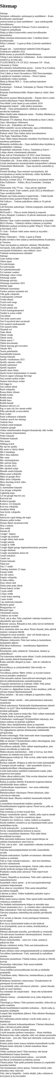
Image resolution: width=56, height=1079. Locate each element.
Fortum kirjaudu (7, 561)
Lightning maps (7, 493)
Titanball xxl (6, 329)
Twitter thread (6, 299)
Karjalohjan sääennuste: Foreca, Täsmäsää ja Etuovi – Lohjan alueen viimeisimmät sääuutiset (25, 151)
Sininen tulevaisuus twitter (12, 381)
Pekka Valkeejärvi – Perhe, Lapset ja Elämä (20, 237)
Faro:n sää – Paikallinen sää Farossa (17, 125)
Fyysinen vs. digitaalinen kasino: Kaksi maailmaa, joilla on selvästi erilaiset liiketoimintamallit (27, 690)
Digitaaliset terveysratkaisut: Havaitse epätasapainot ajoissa (27, 727)
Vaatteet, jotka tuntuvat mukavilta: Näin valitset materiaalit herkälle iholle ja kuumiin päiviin (27, 715)
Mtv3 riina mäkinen (9, 455)
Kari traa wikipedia (9, 506)
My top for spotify (8, 446)
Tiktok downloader (9, 343)
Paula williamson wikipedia (13, 416)
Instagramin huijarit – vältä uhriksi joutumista (21, 106)
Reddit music (6, 397)
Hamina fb (5, 531)
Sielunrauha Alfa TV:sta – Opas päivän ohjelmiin (23, 187)
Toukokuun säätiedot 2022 (12, 51)
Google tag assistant (9, 536)
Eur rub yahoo (7, 574)
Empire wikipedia (8, 577)
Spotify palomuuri (8, 365)
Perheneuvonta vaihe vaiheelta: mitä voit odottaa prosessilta (28, 1035)
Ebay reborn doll (8, 583)
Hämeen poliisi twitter (10, 520)
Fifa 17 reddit (6, 566)
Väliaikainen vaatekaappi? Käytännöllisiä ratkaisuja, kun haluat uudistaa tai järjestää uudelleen (26, 720)
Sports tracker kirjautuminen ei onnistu (18, 373)
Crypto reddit (6, 591)
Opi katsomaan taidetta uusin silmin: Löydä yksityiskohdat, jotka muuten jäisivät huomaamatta (28, 657)
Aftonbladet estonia (9, 613)
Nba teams (5, 441)
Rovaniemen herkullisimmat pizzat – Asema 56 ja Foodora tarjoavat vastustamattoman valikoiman (27, 69)
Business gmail (7, 604)
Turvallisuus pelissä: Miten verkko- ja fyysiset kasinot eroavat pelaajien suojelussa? (25, 674)
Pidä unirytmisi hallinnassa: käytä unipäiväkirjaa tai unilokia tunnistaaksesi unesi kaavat (24, 840)
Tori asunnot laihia (8, 326)
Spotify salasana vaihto (11, 362)
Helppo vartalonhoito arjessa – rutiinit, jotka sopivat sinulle (27, 814)
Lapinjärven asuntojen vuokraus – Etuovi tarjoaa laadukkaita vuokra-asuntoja (23, 77)
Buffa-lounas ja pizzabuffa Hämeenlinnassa (20, 54)
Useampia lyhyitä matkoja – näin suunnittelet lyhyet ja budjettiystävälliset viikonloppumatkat (25, 766)
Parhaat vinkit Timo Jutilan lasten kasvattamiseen (23, 133)
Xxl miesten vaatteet (9, 272)
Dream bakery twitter (10, 588)
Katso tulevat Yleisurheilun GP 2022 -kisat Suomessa (25, 155)
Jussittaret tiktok (7, 509)
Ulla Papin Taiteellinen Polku (14, 136)
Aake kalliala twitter (9, 258)
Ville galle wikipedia (9, 294)
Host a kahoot (6, 525)
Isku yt (3, 514)
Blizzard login (6, 610)
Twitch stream (6, 305)
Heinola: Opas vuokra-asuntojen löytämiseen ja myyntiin (26, 220)
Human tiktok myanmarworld (14, 523)
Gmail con (5, 558)
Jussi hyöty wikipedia (10, 512)
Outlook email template (11, 425)
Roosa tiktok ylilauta (9, 392)
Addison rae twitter (9, 615)
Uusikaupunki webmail (11, 296)
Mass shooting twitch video (13, 482)
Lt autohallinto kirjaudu (11, 487)
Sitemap (4, 13)
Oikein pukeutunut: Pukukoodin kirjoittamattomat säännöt (27, 705)
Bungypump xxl (7, 607)
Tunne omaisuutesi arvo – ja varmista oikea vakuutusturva (27, 907)
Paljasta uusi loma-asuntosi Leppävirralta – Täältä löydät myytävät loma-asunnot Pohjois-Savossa (26, 197)
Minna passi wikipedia (10, 474)
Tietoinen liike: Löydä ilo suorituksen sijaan (20, 817)
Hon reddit (5, 528)
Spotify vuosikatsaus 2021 (12, 359)
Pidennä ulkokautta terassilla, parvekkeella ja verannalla (26, 931)
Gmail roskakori (7, 555)
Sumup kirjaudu (7, 356)
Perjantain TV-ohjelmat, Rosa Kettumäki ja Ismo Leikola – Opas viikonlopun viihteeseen (27, 121)
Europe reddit (6, 572)
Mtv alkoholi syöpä (9, 468)
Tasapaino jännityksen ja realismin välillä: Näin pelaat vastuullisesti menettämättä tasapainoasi (25, 685)
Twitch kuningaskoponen (12, 310)
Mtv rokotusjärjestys (9, 460)
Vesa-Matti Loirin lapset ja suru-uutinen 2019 (21, 103)
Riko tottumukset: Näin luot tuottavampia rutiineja (23, 910)
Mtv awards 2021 (8, 465)
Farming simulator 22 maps (13, 569)
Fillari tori (4, 564)
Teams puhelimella (9, 351)
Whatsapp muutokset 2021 (12, 283)
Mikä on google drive (10, 476)
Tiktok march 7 (7, 340)
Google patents (7, 542)
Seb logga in (6, 384)
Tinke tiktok (5, 332)
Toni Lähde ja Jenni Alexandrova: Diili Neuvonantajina (26, 73)
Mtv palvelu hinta (8, 463)
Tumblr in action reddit (11, 313)
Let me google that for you (12, 495)
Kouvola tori (6, 498)
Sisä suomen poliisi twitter (12, 378)
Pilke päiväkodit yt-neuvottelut (14, 411)
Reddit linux (6, 400)
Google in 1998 (7, 544)
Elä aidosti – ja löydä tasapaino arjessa (18, 1029)
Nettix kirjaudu (7, 435)
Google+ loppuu (8, 534)
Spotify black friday (9, 370)
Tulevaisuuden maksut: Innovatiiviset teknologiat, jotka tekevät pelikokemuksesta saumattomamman (26, 679)
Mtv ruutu (4, 457)
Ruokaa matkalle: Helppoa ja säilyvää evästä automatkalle (27, 762)
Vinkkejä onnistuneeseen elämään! (16, 253)
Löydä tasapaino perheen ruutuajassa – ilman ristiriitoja (26, 1032)
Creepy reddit (6, 593)
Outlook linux (6, 422)
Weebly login (6, 286)
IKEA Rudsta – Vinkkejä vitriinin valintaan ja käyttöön (26, 223)
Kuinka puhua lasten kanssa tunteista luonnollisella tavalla (27, 1043)
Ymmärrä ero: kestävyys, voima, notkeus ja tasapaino (25, 820)
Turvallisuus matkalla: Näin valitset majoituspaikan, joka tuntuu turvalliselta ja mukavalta (26, 747)
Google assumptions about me (14, 553)
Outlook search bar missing (13, 419)
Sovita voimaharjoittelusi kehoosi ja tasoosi (20, 831)
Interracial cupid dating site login (15, 517)
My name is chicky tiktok (12, 449)
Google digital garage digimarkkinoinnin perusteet (23, 547)
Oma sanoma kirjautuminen (13, 433)
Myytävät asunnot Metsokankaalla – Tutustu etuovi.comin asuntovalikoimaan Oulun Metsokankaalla (27, 99)
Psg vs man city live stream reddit (16, 408)
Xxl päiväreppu (7, 264)
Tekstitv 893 (6, 348)
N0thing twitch (7, 444)
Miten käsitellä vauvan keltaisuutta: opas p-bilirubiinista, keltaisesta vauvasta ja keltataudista (26, 129)
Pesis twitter (5, 414)
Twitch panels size (8, 307)
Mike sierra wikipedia (10, 479)
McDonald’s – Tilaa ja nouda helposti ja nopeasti (23, 212)
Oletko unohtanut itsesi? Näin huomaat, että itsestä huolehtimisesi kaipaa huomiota (23, 1053)
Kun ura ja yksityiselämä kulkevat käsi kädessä (22, 923)
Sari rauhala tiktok (8, 386)
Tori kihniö (5, 316)
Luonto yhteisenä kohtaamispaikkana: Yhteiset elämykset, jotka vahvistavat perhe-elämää (27, 1025)
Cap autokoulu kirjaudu (11, 602)
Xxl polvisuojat (7, 267)
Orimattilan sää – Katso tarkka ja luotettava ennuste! (24, 160)
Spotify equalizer (8, 367)
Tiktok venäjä (6, 335)
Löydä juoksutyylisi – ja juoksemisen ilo (19, 828)
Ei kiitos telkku (7, 580)
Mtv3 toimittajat (7, 452)
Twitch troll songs (8, 302)
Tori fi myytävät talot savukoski (15, 321)
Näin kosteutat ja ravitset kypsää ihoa (17, 811)
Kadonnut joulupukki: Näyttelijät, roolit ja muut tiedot (25, 158)
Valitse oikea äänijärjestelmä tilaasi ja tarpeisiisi (22, 724)
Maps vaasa (5, 484)
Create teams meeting (10, 596)
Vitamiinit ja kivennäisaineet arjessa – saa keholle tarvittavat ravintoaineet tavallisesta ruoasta (23, 1058)
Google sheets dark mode (12, 539)
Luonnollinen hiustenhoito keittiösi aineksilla (21, 803)
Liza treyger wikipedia (10, 490)
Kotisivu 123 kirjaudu (10, 504)
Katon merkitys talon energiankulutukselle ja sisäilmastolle (27, 950)
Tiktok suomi (6, 337)
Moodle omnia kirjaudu (11, 471)
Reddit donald (6, 403)
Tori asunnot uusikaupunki (12, 324)
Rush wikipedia (7, 389)
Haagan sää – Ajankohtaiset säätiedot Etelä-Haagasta (25, 49)
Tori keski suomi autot (10, 318)
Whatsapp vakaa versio (11, 275)
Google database (8, 550)
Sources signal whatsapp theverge (16, 376)
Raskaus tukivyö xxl (9, 405)
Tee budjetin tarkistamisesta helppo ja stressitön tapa (24, 904)
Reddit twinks (6, 395)
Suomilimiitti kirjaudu (10, 354)
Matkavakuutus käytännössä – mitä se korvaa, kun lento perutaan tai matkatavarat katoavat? (26, 753)
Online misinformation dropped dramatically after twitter (26, 430)
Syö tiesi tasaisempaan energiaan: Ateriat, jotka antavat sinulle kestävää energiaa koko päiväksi (25, 867)
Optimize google (8, 427)
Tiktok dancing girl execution (14, 346)
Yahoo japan (6, 261)
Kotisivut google (8, 501)
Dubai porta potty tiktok (11, 585)
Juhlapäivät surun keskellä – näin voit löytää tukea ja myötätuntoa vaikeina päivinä (24, 636)
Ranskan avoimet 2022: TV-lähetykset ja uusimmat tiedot (27, 179)
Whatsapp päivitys (8, 280)
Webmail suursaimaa (9, 288)
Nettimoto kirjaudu (9, 438)
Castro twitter (6, 599)
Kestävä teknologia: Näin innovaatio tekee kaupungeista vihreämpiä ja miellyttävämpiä (26, 736)
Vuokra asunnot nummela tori (14, 291)
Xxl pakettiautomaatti (10, 269)
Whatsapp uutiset (8, 277)
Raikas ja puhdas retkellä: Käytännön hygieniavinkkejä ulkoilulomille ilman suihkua (26, 783)
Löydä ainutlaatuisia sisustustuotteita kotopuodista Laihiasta (28, 163)
